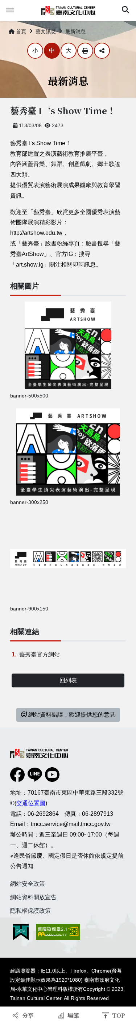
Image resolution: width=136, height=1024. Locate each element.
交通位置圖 (30, 803)
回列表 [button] (68, 680)
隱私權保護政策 (30, 911)
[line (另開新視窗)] (35, 774)
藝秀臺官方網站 (39, 654)
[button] (125, 10)
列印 (85, 51)
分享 (102, 51)
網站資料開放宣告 (33, 897)
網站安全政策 (27, 884)
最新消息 (75, 31)
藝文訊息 (46, 31)
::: (3, 30)
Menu (10, 10)
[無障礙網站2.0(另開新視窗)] (58, 932)
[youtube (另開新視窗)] (52, 774)
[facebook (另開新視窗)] (17, 774)
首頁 (21, 31)
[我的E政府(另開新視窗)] (21, 932)
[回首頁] (68, 10)
